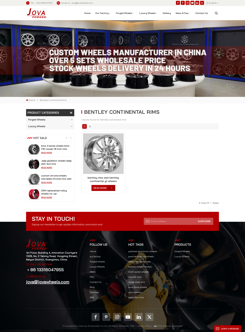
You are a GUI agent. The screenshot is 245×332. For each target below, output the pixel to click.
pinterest (106, 317)
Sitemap (94, 292)
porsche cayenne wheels (141, 256)
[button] (71, 138)
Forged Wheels (124, 13)
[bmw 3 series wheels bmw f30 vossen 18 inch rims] (34, 149)
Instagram (117, 317)
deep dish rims (136, 297)
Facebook (96, 317)
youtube (128, 317)
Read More (46, 153)
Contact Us (95, 282)
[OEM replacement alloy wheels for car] (34, 194)
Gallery (167, 13)
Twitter (149, 317)
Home (87, 13)
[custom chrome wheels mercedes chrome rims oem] (34, 179)
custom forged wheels (140, 266)
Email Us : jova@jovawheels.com (77, 3)
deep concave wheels (139, 261)
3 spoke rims (134, 277)
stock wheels (135, 292)
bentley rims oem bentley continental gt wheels (103, 179)
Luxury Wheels (147, 13)
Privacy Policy (144, 326)
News (93, 271)
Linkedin (139, 317)
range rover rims (136, 282)
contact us (201, 13)
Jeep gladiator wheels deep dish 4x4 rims (56, 162)
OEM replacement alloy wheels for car (54, 192)
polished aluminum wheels (142, 251)
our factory (95, 256)
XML (92, 297)
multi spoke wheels (138, 271)
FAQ (92, 277)
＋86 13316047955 (45, 269)
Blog (92, 287)
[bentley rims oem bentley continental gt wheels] (103, 153)
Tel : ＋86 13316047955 (42, 3)
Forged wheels (97, 261)
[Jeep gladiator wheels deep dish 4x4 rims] (34, 164)
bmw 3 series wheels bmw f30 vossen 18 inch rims (55, 147)
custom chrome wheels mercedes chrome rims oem (56, 177)
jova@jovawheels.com (47, 281)
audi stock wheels (137, 287)
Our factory (102, 13)
